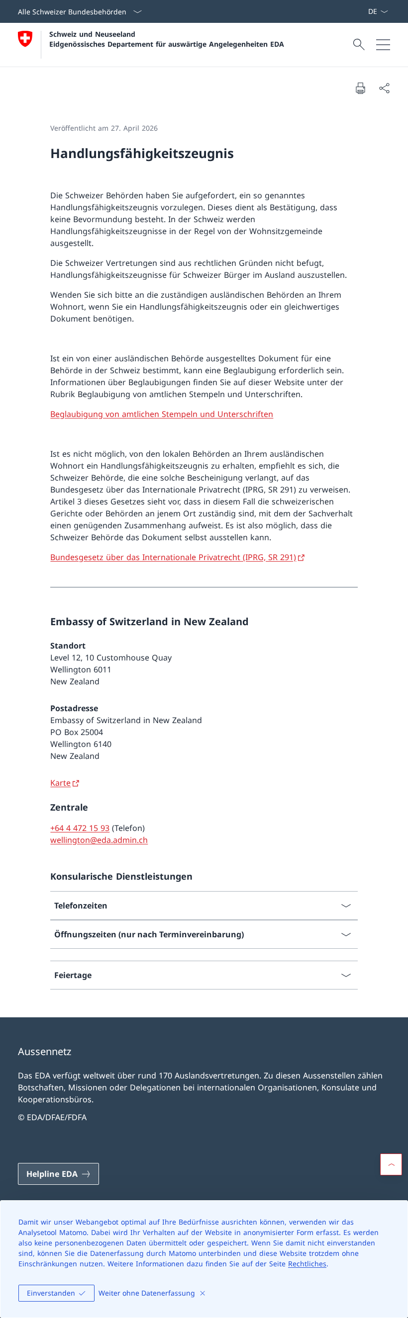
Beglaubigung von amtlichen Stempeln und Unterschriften (161, 414)
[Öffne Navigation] (383, 45)
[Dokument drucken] (360, 88)
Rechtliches (307, 1263)
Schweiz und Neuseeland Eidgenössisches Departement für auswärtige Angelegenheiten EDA (166, 38)
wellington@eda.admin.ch (99, 839)
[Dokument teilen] (384, 88)
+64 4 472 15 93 (79, 828)
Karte (60, 782)
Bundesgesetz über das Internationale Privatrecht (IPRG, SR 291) (173, 557)
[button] (391, 1164)
